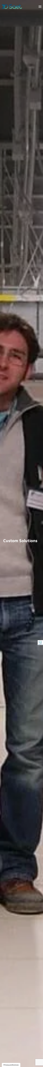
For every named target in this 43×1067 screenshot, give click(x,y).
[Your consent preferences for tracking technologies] (11, 1065)
